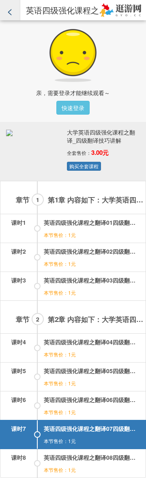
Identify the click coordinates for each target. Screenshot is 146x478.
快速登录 (73, 108)
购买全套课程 (84, 166)
